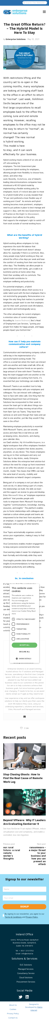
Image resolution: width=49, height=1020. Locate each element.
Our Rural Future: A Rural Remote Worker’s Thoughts (11, 853)
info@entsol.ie (27, 953)
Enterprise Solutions (16, 39)
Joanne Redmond (22, 320)
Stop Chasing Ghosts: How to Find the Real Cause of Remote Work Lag (23, 778)
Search (23, 2)
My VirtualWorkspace (30, 442)
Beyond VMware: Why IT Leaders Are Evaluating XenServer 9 (24, 822)
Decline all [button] (24, 652)
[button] (24, 658)
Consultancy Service (25, 973)
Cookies (13, 1009)
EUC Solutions (26, 965)
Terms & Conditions (13, 917)
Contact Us (13, 1018)
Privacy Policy (13, 1013)
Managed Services (25, 969)
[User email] (24, 716)
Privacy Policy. (32, 917)
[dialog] (24, 623)
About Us (13, 1005)
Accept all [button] (24, 645)
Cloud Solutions (26, 977)
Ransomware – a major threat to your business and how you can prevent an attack (37, 856)
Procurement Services (26, 982)
